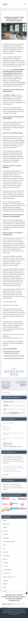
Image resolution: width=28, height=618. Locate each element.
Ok (14, 615)
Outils (4, 587)
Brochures (5, 534)
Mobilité (5, 584)
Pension (5, 591)
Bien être (5, 531)
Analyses (5, 527)
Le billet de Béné (7, 569)
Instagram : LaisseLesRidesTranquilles (12, 446)
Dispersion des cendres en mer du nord (14, 358)
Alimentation (6, 524)
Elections (5, 559)
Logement (5, 580)
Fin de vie (5, 566)
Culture (5, 545)
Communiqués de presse (9, 541)
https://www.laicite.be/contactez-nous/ (12, 338)
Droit (4, 548)
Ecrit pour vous (6, 555)
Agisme (5, 520)
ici (13, 423)
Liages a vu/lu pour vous (9, 576)
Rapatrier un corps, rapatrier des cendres (14, 355)
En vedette (5, 562)
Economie (5, 552)
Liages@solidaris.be (8, 443)
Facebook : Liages (7, 444)
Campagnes (6, 538)
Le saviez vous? (6, 573)
